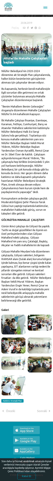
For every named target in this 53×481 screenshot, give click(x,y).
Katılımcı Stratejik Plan (12, 401)
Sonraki (42, 411)
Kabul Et (26, 476)
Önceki (10, 411)
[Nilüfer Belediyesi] (8, 7)
